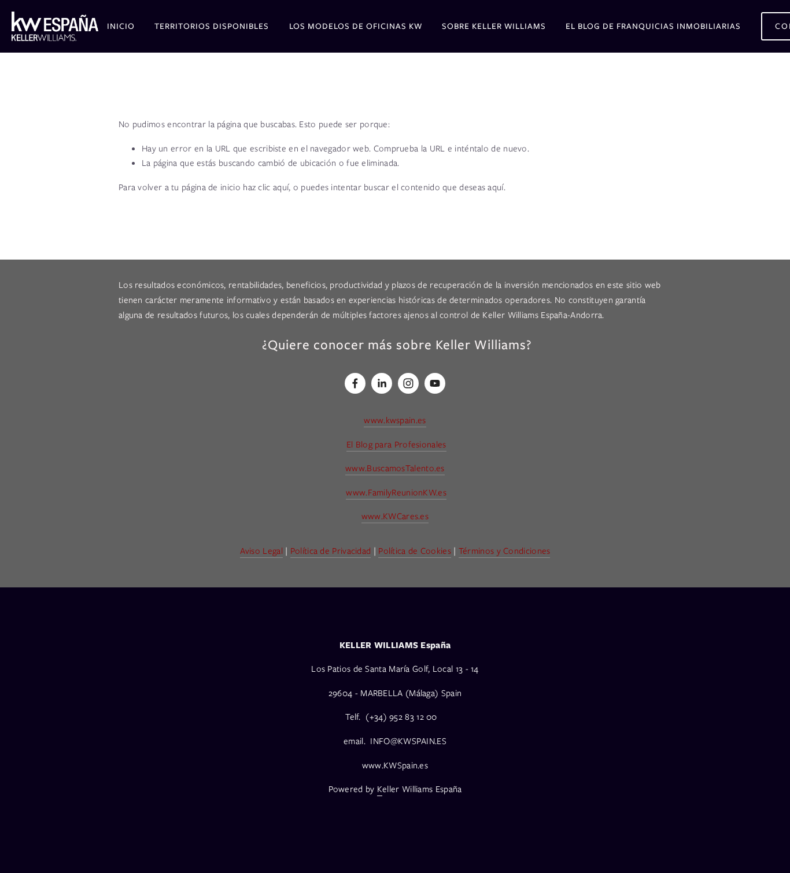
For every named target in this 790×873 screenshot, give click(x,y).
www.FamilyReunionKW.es (396, 492)
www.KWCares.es (395, 516)
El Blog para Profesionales (396, 444)
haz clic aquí (266, 187)
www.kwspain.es (395, 420)
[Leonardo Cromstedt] (381, 383)
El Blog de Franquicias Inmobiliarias (653, 26)
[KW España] (434, 383)
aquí (495, 187)
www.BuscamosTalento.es (395, 468)
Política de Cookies (414, 551)
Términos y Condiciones (505, 551)
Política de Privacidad (330, 551)
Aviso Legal (261, 551)
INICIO (121, 26)
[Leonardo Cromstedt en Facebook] (355, 383)
